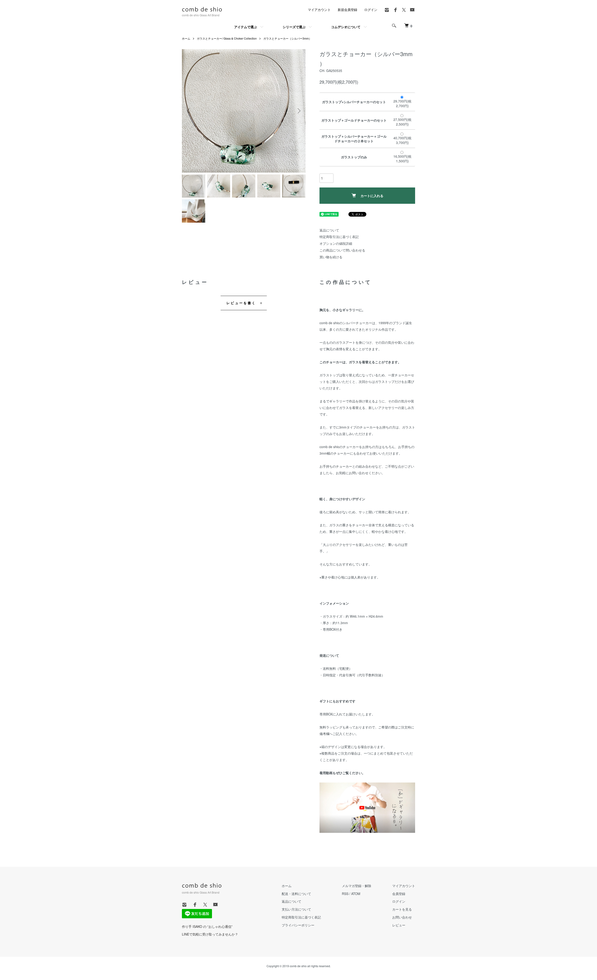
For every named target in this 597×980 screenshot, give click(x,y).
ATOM (355, 893)
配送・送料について (296, 893)
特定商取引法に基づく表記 (339, 236)
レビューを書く (241, 302)
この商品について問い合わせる (342, 250)
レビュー (398, 925)
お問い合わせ (402, 917)
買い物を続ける (330, 257)
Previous (188, 110)
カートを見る (402, 909)
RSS (345, 893)
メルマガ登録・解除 (356, 885)
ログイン (370, 9)
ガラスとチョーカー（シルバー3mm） (287, 38)
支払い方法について (296, 909)
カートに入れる (372, 195)
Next (298, 110)
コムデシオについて (346, 26)
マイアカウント (319, 9)
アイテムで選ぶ (245, 26)
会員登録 (398, 893)
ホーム (186, 38)
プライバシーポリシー (298, 925)
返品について (329, 230)
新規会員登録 (347, 9)
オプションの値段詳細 (335, 243)
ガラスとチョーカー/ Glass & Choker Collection (227, 38)
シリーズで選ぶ (294, 26)
